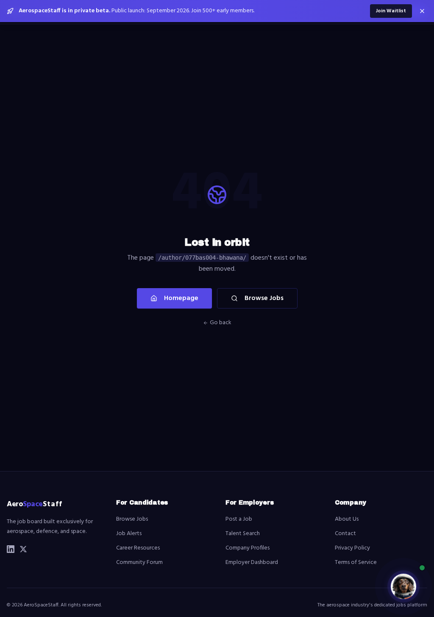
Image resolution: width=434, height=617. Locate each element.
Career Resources (138, 548)
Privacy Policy (352, 548)
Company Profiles (247, 548)
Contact (345, 533)
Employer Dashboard (251, 562)
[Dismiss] (422, 11)
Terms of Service (356, 562)
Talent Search (242, 533)
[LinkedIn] (10, 549)
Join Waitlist (391, 11)
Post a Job (238, 519)
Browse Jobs (264, 298)
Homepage (181, 298)
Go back (220, 323)
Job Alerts (129, 533)
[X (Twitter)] (23, 549)
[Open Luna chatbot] (403, 586)
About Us (347, 519)
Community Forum (139, 562)
